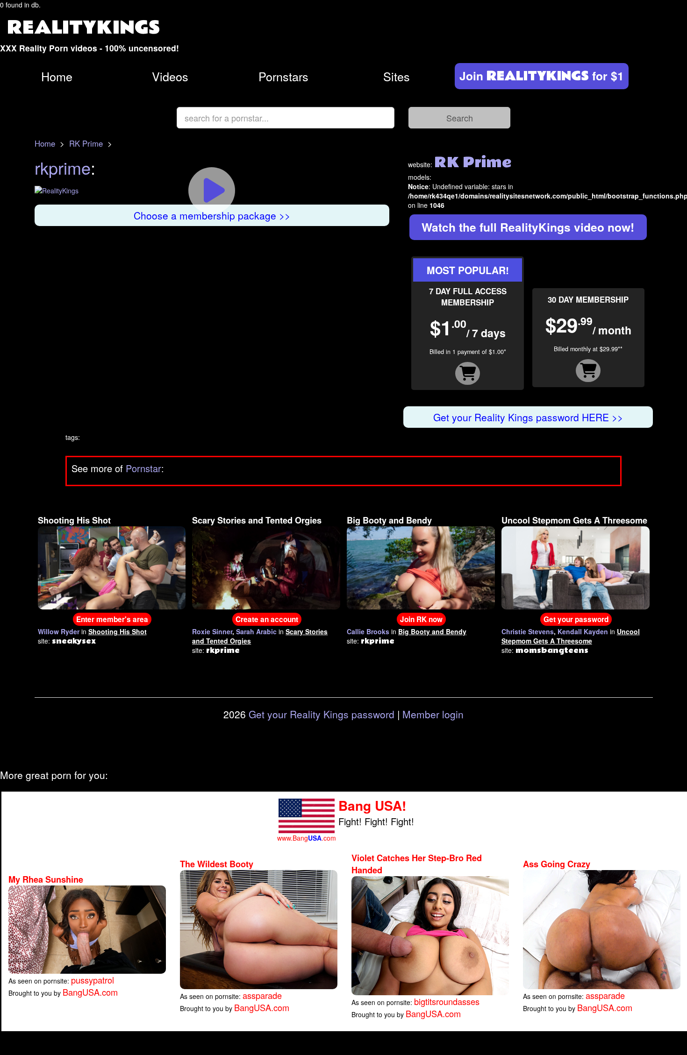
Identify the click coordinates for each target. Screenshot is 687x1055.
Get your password (576, 619)
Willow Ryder (58, 631)
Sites (396, 76)
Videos (170, 76)
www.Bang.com (306, 838)
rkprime (63, 167)
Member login (433, 714)
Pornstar (143, 468)
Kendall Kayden (583, 631)
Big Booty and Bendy (389, 520)
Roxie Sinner (212, 631)
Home (56, 76)
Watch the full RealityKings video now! (528, 227)
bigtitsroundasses (446, 1001)
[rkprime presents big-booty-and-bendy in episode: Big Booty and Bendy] (421, 566)
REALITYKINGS (83, 28)
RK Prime (86, 143)
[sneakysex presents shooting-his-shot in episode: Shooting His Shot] (112, 566)
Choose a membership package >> (212, 215)
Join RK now (421, 619)
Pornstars (283, 76)
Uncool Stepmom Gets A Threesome (574, 520)
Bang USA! (372, 805)
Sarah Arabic (256, 631)
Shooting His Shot (74, 520)
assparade (262, 995)
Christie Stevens (527, 631)
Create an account (267, 619)
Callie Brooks (368, 631)
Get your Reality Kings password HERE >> (528, 417)
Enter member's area (112, 619)
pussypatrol (92, 980)
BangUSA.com (90, 992)
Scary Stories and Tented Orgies (257, 520)
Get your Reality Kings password (321, 714)
